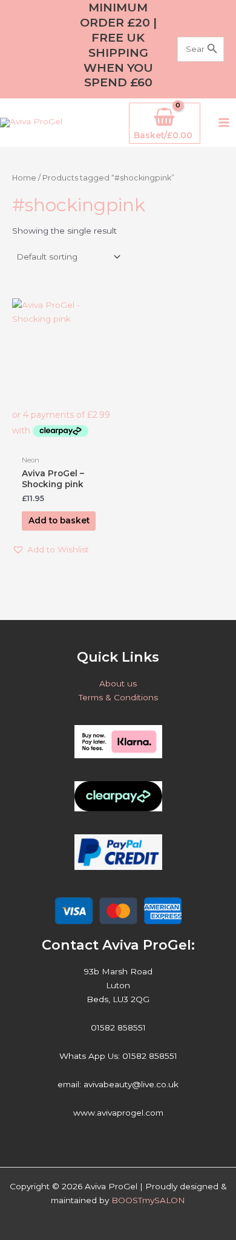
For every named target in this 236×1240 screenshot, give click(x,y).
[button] (50, 550)
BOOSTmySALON (148, 1200)
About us (118, 683)
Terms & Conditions (118, 697)
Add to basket (59, 520)
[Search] (212, 49)
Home (24, 177)
